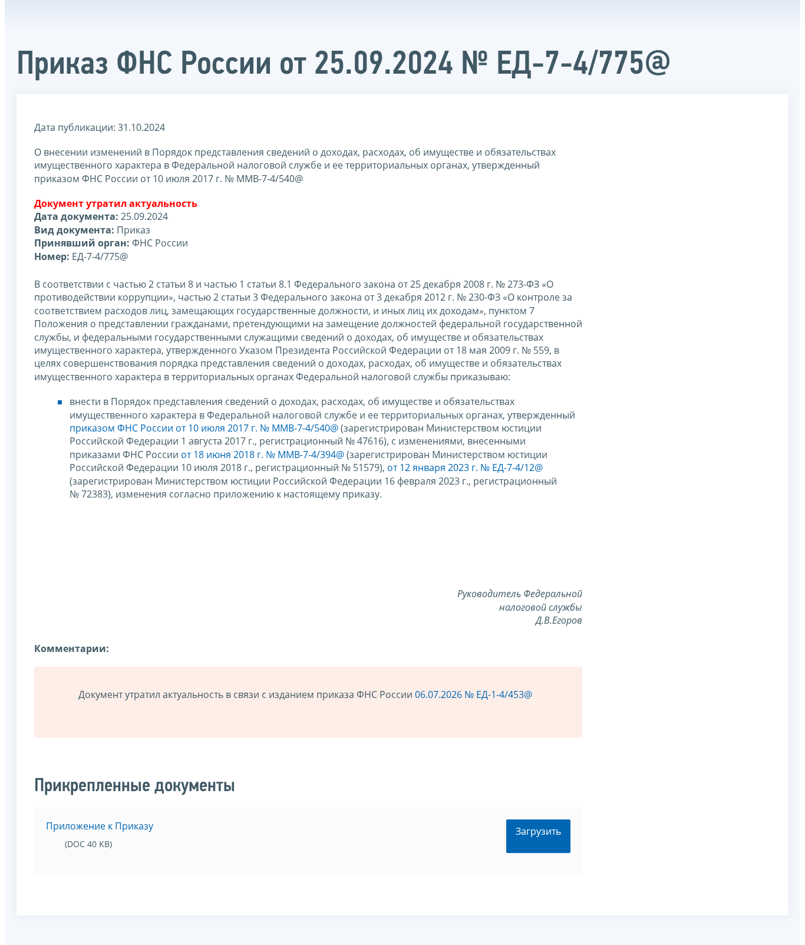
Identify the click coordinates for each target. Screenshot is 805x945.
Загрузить (538, 831)
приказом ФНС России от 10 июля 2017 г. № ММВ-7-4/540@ (204, 428)
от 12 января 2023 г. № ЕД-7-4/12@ (465, 467)
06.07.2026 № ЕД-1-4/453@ (473, 694)
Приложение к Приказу (99, 825)
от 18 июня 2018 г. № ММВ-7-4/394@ (262, 454)
